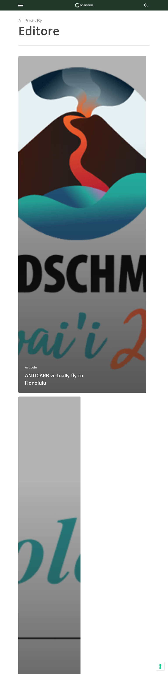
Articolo (31, 367)
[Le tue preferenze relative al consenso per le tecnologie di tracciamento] (160, 666)
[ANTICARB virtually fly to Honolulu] (82, 224)
